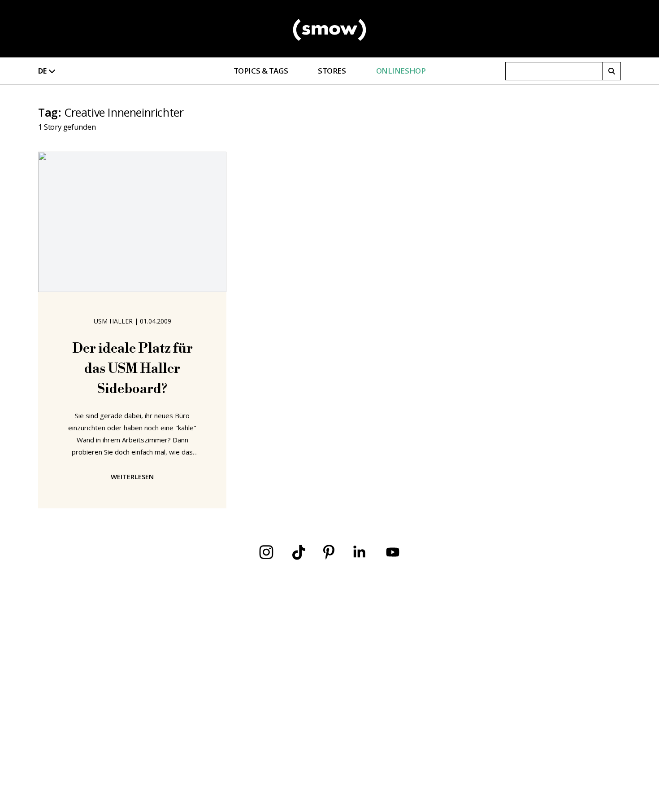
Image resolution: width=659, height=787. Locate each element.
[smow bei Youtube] (392, 552)
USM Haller (113, 321)
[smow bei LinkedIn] (359, 552)
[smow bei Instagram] (266, 552)
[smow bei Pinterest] (328, 552)
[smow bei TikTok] (298, 552)
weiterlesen (132, 476)
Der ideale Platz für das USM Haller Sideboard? (132, 369)
